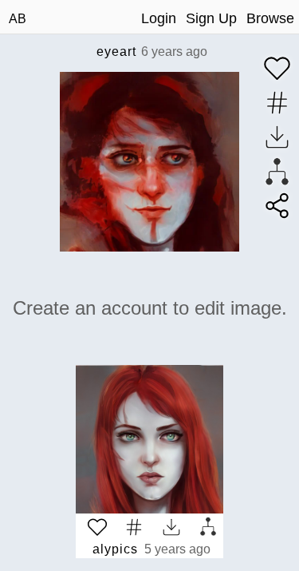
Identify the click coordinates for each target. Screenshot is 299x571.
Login (158, 18)
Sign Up (211, 18)
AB (17, 19)
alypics (115, 549)
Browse (270, 18)
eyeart (116, 51)
